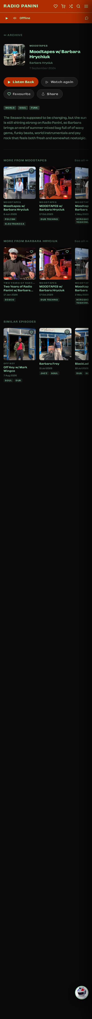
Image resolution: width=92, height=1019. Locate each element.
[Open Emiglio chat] (81, 992)
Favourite (21, 94)
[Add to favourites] (31, 171)
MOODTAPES (38, 45)
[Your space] (56, 6)
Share (52, 94)
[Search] (78, 6)
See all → (81, 160)
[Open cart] (63, 6)
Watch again (59, 82)
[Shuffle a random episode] (71, 6)
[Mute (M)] (15, 18)
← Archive (13, 35)
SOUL (22, 107)
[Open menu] (86, 6)
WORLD (10, 107)
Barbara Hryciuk (41, 62)
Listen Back (21, 82)
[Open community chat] (86, 18)
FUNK (34, 107)
